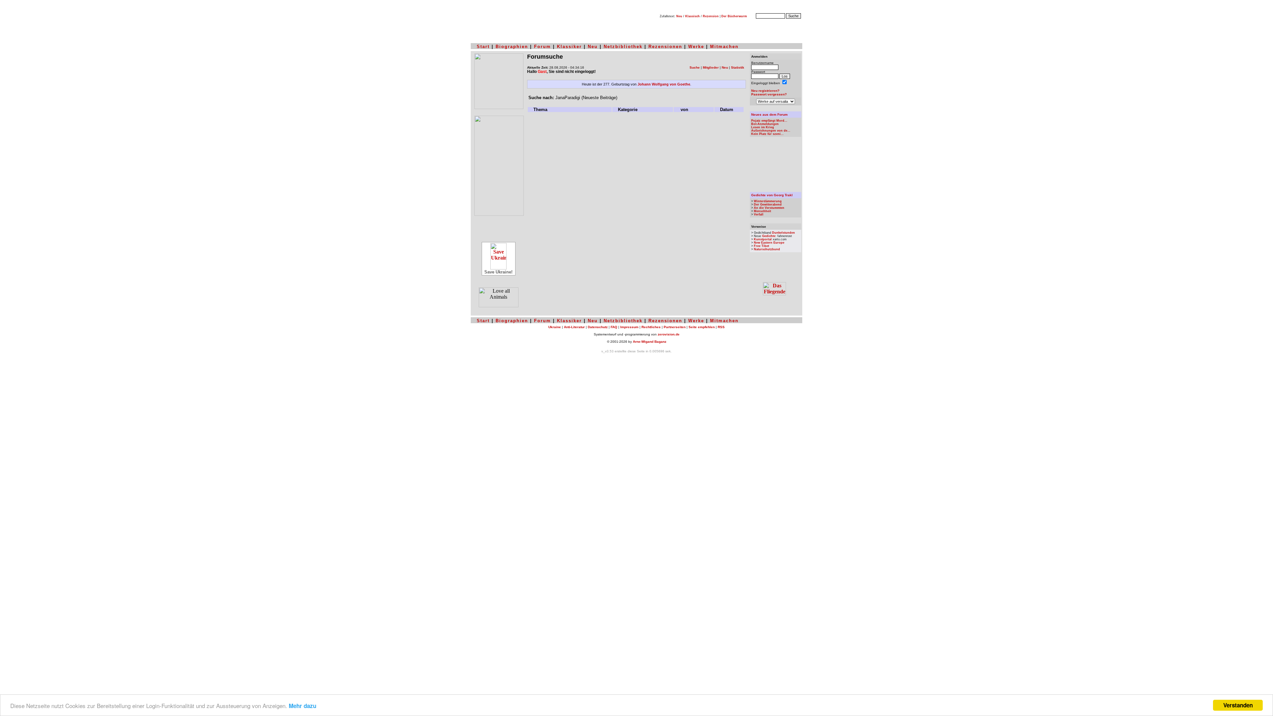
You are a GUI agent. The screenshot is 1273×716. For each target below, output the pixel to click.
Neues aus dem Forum (769, 114)
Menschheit (762, 211)
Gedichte (768, 236)
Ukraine (554, 327)
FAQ (614, 327)
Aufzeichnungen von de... (770, 130)
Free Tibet (761, 246)
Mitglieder (711, 67)
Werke (696, 46)
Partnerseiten (675, 327)
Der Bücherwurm (734, 16)
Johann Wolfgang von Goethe (663, 84)
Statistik (737, 67)
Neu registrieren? (765, 90)
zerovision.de (669, 334)
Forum (542, 46)
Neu (679, 16)
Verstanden (1238, 705)
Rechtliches (651, 327)
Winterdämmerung (768, 201)
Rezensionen (665, 46)
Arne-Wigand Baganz (649, 341)
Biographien (512, 46)
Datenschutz (598, 327)
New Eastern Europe (769, 242)
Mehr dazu (302, 706)
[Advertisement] (636, 129)
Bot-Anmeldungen (765, 124)
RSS (721, 327)
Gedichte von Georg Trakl (772, 195)
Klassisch (692, 16)
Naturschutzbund (767, 249)
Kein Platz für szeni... (767, 134)
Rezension (711, 16)
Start (483, 46)
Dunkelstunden (783, 232)
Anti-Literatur (574, 327)
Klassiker (569, 46)
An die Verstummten (769, 207)
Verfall (758, 214)
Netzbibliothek (623, 46)
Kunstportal (763, 239)
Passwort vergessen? (769, 94)
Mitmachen (724, 46)
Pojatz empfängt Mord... (769, 120)
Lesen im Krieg (762, 127)
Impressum (629, 327)
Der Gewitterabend (768, 204)
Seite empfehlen (702, 327)
